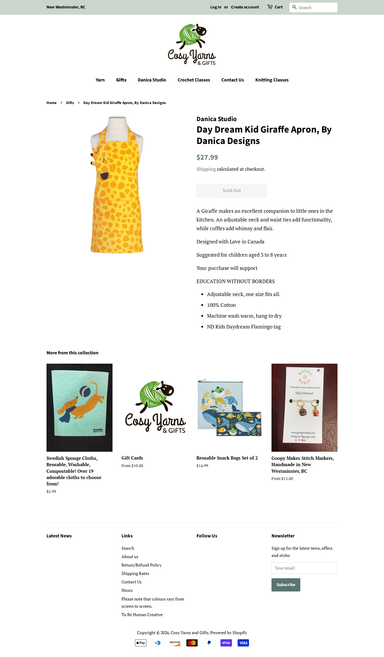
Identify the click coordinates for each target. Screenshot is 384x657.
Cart (279, 7)
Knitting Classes (272, 80)
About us (130, 556)
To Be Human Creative (142, 614)
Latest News (59, 536)
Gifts (121, 80)
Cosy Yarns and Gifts (189, 632)
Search (128, 548)
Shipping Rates (135, 573)
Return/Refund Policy (141, 565)
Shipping (206, 169)
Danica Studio (152, 80)
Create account (245, 7)
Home (51, 102)
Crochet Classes (194, 80)
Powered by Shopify (228, 632)
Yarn (100, 80)
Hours (127, 590)
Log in (215, 7)
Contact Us (232, 80)
